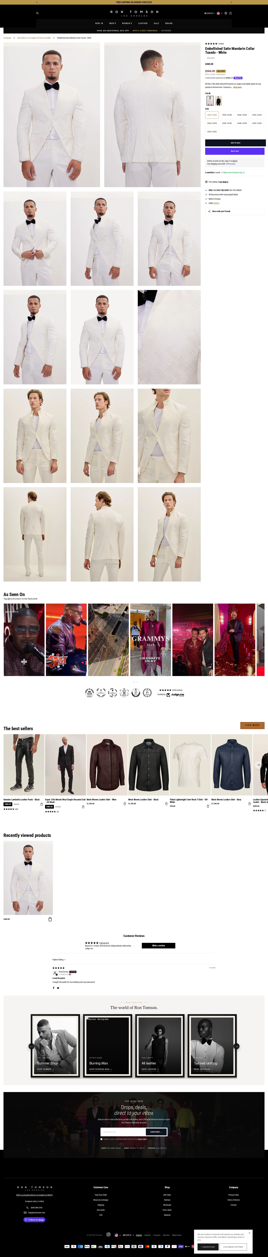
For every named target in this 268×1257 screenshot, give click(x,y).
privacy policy (142, 1139)
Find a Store (167, 1210)
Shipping (101, 1205)
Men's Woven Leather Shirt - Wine (101, 799)
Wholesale (167, 1205)
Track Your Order (101, 1195)
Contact (233, 1205)
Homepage (7, 38)
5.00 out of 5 (104, 943)
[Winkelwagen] (230, 13)
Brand (169, 23)
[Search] (37, 13)
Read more (237, 87)
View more (252, 725)
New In (99, 23)
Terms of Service (233, 1200)
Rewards (167, 1215)
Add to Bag (235, 143)
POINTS (216, 203)
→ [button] (236, 1046)
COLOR (207, 93)
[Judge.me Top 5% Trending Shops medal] (147, 692)
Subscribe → (156, 1132)
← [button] (31, 1046)
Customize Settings (233, 1247)
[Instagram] (108, 1234)
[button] (36, 2)
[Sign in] (226, 13)
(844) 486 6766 (36, 1207)
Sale (156, 23)
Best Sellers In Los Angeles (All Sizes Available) (34, 38)
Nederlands (176, 1235)
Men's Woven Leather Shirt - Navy (226, 799)
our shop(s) (223, 182)
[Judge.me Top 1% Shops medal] (135, 692)
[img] (58, 968)
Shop (167, 1187)
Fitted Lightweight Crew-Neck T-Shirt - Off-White (189, 800)
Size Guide (101, 1210)
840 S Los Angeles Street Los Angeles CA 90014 (34, 1195)
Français (156, 1235)
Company (233, 1187)
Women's (127, 23)
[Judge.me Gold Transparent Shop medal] (112, 692)
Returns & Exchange (100, 1200)
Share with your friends (221, 211)
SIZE (207, 109)
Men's (112, 23)
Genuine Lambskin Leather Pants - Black (21, 799)
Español (148, 1235)
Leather (143, 23)
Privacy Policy (233, 1195)
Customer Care (101, 1187)
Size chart (211, 58)
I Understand (208, 1247)
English (139, 1235)
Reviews (167, 1200)
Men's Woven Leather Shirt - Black (143, 799)
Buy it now (235, 151)
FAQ (100, 1215)
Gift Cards (167, 1195)
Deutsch (166, 1235)
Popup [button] (244, 172)
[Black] (218, 101)
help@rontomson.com (36, 1213)
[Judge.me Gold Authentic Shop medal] (101, 692)
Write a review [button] (158, 945)
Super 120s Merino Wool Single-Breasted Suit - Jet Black (65, 800)
